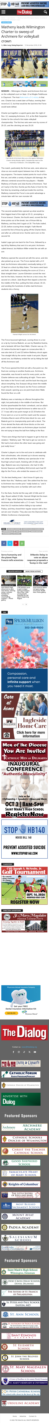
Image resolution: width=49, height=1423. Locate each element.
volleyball (16, 534)
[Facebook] (4, 543)
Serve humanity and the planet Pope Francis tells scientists (12, 557)
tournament (7, 534)
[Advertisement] (24, 958)
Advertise (23, 1416)
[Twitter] (10, 543)
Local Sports (11, 18)
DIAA (17, 531)
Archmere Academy (14, 529)
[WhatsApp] (22, 543)
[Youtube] (35, 1052)
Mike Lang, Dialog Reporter (13, 45)
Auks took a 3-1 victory (29, 97)
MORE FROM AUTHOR (33, 571)
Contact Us (32, 1416)
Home (3, 18)
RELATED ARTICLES (15, 571)
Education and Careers (9, 585)
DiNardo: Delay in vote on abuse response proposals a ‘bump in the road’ (37, 558)
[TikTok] (24, 1052)
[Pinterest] (16, 543)
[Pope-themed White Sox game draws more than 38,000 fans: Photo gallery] (40, 580)
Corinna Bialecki (8, 531)
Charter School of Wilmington (32, 529)
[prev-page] (23, 604)
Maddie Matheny (36, 531)
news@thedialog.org (29, 1047)
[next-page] (26, 604)
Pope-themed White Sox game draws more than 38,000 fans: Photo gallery (40, 589)
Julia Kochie (25, 531)
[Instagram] (19, 1052)
